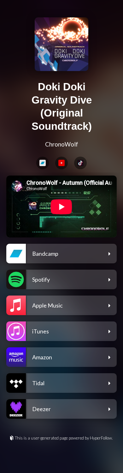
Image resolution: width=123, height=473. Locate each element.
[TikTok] (80, 163)
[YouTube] (61, 163)
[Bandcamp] (42, 163)
